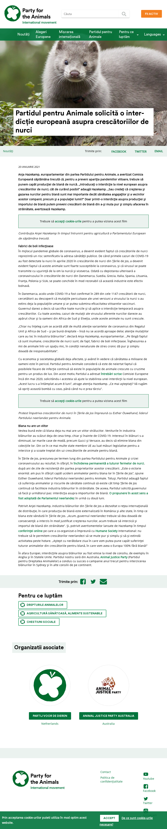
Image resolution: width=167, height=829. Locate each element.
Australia (108, 720)
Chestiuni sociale (41, 622)
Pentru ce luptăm (126, 34)
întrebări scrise (111, 374)
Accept (109, 818)
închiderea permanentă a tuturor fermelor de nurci (109, 463)
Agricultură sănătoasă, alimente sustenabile (64, 613)
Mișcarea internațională (69, 34)
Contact (105, 772)
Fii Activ (151, 14)
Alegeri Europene (43, 34)
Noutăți (23, 34)
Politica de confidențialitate (111, 780)
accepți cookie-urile (68, 221)
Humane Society (107, 531)
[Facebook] (83, 581)
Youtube (148, 779)
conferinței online (30, 531)
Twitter (148, 803)
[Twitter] (93, 581)
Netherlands (50, 720)
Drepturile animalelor (45, 605)
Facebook (149, 791)
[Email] (103, 581)
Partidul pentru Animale (100, 34)
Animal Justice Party (113, 557)
